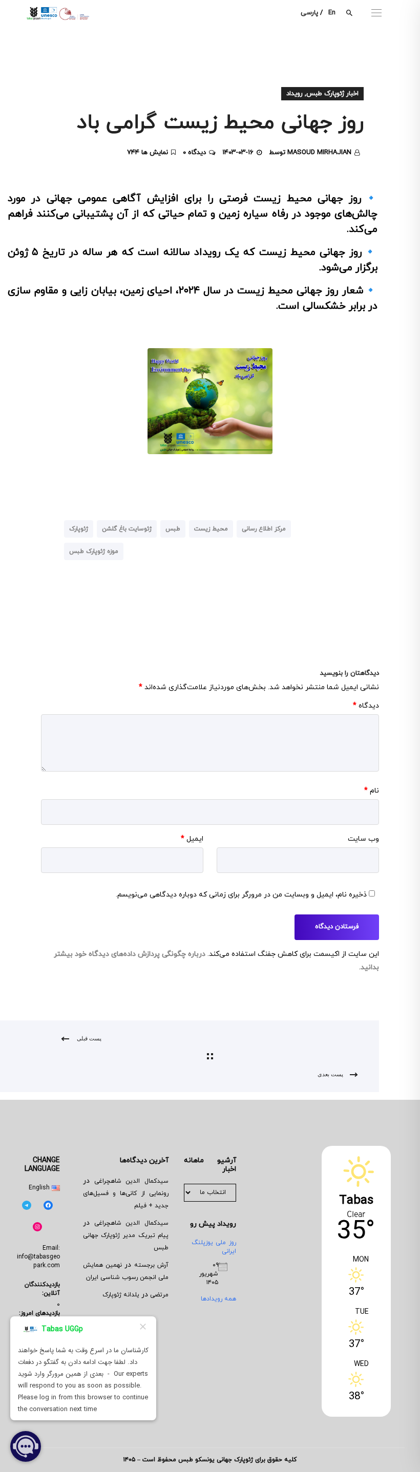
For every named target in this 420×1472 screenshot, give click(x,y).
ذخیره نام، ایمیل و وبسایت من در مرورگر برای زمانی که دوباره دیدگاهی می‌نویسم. (241, 895)
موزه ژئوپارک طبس (93, 551)
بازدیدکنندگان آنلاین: (42, 1289)
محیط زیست (211, 529)
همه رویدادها (218, 1299)
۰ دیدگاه (194, 152)
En (331, 12)
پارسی (309, 12)
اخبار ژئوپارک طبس (332, 93)
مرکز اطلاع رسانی (264, 529)
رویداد (294, 93)
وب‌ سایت (363, 839)
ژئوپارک (78, 529)
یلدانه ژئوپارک (120, 1295)
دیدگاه (366, 706)
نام (371, 791)
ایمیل (192, 839)
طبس (172, 529)
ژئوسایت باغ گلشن (127, 529)
